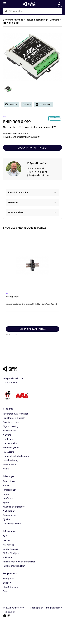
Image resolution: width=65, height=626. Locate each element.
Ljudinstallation (10, 443)
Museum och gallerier (13, 506)
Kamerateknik (10, 430)
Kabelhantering (10, 460)
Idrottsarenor (9, 489)
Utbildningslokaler (12, 523)
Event (6, 591)
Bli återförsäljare (11, 553)
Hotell (6, 485)
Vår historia (8, 544)
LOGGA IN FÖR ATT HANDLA (32, 147)
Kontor (6, 494)
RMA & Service (10, 587)
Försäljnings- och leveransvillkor (19, 561)
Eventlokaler (9, 481)
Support (7, 582)
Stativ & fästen (10, 464)
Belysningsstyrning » (14, 19)
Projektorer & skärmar (14, 418)
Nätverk (7, 435)
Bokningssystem (11, 422)
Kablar (6, 468)
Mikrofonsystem (11, 447)
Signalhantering (10, 426)
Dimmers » (55, 19)
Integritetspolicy (54, 607)
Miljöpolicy (10, 612)
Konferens (8, 498)
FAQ (5, 536)
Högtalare (8, 439)
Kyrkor (6, 502)
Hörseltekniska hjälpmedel (16, 456)
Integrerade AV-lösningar (15, 413)
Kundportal (8, 578)
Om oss (6, 540)
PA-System (8, 451)
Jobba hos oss (10, 549)
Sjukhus (7, 519)
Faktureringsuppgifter (14, 566)
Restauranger (9, 515)
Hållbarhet (8, 557)
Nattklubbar (9, 511)
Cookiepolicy (36, 607)
